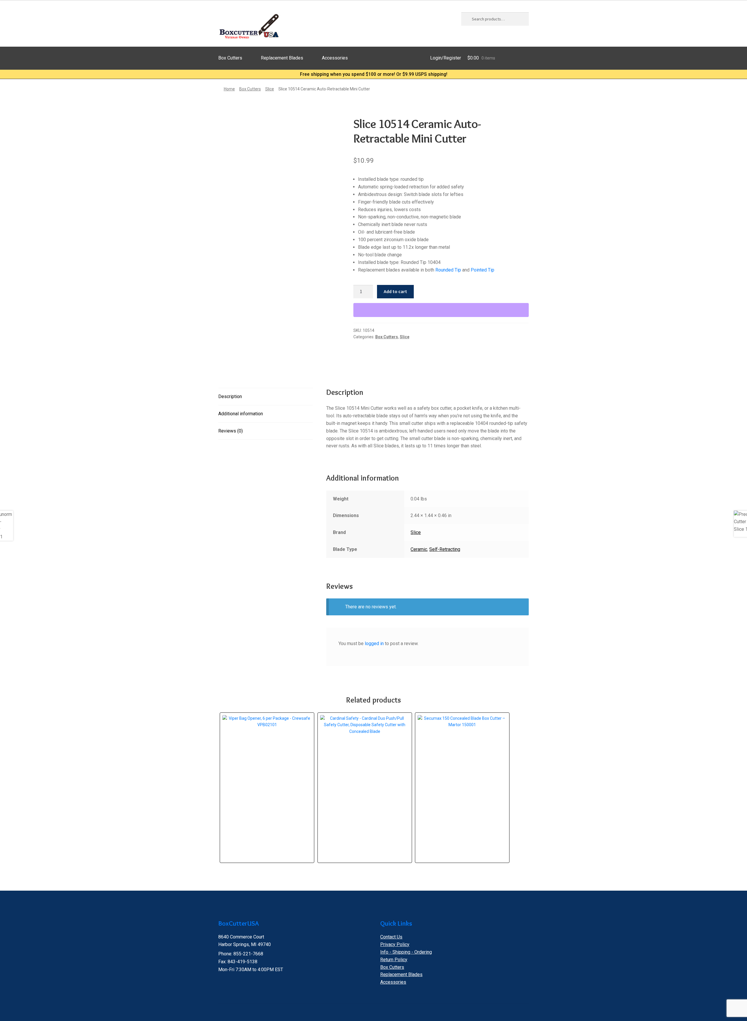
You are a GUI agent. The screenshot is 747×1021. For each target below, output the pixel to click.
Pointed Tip (482, 270)
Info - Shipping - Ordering (406, 952)
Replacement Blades (282, 58)
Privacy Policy (394, 944)
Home (229, 89)
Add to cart (395, 291)
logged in (374, 643)
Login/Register (445, 58)
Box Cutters (230, 58)
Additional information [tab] (240, 413)
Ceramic (419, 549)
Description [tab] (230, 396)
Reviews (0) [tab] (230, 431)
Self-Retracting (444, 549)
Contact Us (391, 937)
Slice (269, 89)
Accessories (335, 58)
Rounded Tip (448, 270)
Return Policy (393, 959)
